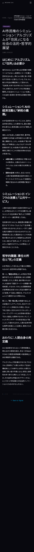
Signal (10, 18)
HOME (4, 18)
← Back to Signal (17, 400)
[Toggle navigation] (30, 3)
